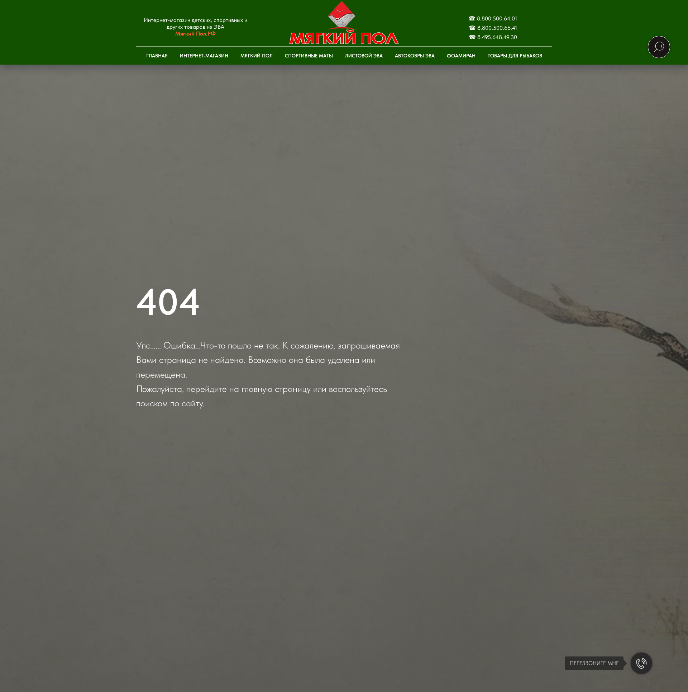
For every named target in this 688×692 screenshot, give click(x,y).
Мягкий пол (256, 56)
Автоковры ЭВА (415, 56)
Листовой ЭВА (364, 56)
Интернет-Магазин (204, 56)
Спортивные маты (309, 56)
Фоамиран (461, 56)
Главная (157, 56)
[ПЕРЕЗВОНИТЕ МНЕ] (641, 663)
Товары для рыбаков (515, 56)
